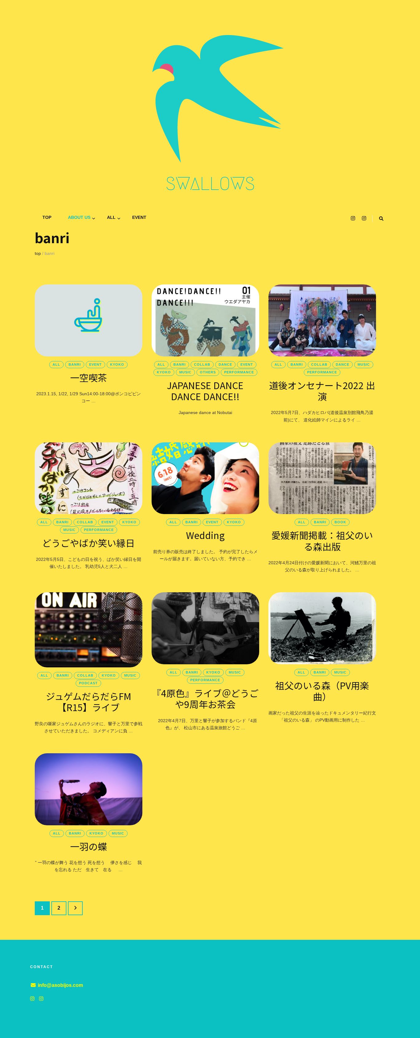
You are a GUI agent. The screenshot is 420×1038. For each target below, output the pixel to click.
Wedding (205, 535)
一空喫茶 (88, 377)
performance (239, 372)
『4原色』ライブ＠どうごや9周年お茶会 (205, 698)
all (111, 217)
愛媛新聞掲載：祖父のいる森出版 (322, 540)
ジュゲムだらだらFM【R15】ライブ (88, 701)
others (208, 372)
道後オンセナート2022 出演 (322, 390)
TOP (46, 217)
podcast (88, 683)
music (185, 372)
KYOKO (117, 364)
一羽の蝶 (88, 846)
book (340, 522)
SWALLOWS (210, 184)
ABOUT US (79, 217)
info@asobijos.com (60, 985)
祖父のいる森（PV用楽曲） (322, 690)
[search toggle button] (381, 218)
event (139, 217)
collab (202, 364)
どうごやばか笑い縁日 (88, 542)
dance (225, 364)
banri (75, 364)
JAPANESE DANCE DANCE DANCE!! (205, 390)
